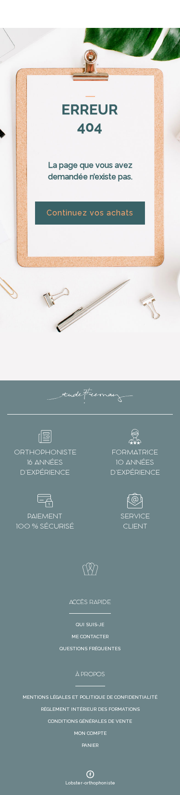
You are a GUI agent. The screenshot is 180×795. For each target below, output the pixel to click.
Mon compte (90, 733)
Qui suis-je (90, 624)
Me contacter (90, 636)
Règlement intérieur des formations (90, 709)
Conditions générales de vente (90, 721)
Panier (90, 745)
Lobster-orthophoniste (90, 783)
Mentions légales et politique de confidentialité (90, 697)
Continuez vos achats (90, 212)
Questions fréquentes (90, 648)
